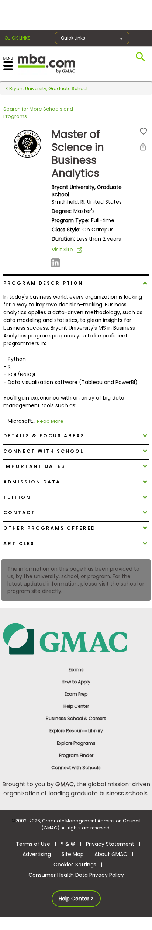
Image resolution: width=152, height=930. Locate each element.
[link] (76, 638)
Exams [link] (76, 669)
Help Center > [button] (76, 898)
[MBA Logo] (46, 63)
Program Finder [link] (76, 755)
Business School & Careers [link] (76, 718)
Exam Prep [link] (76, 694)
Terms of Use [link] (33, 844)
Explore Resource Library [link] (76, 730)
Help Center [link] (76, 706)
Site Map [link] (73, 854)
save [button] (143, 131)
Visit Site (62, 249)
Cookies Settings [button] (74, 864)
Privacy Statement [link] (110, 844)
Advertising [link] (37, 854)
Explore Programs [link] (76, 743)
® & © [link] (68, 844)
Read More (50, 421)
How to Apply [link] (76, 682)
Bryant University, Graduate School (47, 88)
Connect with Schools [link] (76, 767)
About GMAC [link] (110, 854)
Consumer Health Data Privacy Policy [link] (76, 875)
